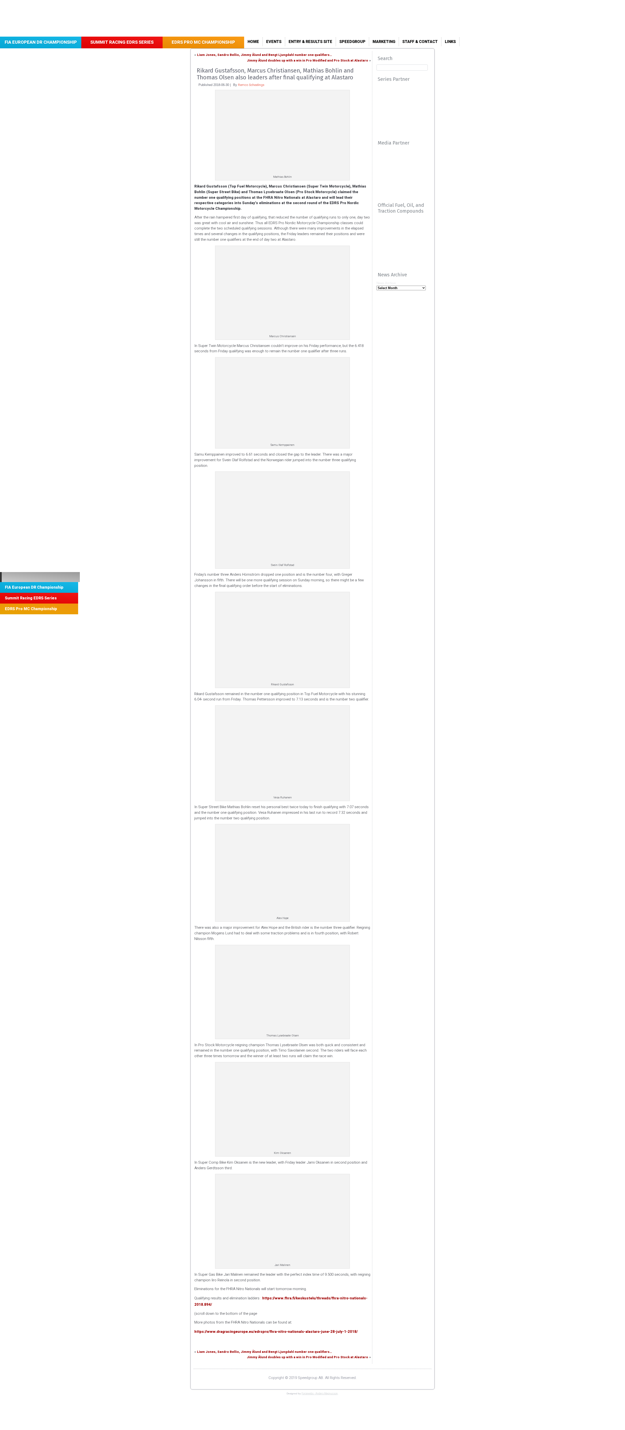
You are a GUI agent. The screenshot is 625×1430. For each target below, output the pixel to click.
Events (273, 42)
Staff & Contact (420, 42)
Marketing (384, 42)
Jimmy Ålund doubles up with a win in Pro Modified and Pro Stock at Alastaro (307, 60)
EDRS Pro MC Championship (203, 42)
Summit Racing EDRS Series (122, 42)
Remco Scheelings (251, 85)
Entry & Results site (310, 42)
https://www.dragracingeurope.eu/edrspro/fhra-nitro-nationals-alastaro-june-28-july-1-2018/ (276, 1331)
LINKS (450, 42)
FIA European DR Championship (41, 42)
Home (253, 42)
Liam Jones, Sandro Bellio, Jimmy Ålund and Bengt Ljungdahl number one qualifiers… (264, 54)
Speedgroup (352, 42)
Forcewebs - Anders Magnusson (320, 1393)
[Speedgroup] (40, 577)
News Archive (386, 283)
